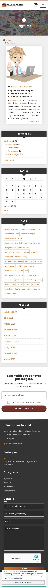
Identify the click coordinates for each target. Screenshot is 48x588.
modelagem (10, 266)
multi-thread (22, 266)
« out (6, 210)
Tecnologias (14, 154)
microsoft (38, 261)
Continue (33, 121)
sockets (27, 284)
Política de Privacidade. (32, 402)
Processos (13, 151)
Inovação (12, 144)
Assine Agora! (23, 408)
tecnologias (20, 289)
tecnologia (9, 289)
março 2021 (9, 324)
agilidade (14, 229)
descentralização (28, 234)
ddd (17, 234)
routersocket (10, 284)
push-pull (19, 280)
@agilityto (11, 439)
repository (38, 280)
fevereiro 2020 (11, 329)
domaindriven (23, 248)
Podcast (8, 160)
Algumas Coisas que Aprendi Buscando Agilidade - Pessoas (20, 93)
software (35, 284)
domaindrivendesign (13, 252)
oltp (26, 271)
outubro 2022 (10, 312)
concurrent (9, 234)
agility (22, 229)
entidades (9, 257)
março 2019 (9, 347)
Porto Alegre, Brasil (14, 443)
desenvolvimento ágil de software (18, 243)
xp (39, 289)
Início (8, 40)
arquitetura (31, 229)
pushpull (28, 280)
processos (9, 280)
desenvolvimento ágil (13, 238)
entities (18, 257)
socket (19, 284)
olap (21, 271)
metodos (28, 261)
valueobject (32, 289)
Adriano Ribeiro (15, 101)
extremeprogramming (14, 261)
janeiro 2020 (10, 335)
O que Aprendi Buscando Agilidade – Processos (20, 463)
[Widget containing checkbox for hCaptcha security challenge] (22, 558)
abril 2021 (8, 318)
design (37, 243)
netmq (31, 266)
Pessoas (28, 86)
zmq (14, 294)
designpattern (10, 248)
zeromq (8, 294)
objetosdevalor (11, 271)
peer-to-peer (33, 275)
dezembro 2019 (11, 341)
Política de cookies (15, 578)
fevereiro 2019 (10, 353)
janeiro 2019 (9, 359)
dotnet (26, 252)
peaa (24, 275)
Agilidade (16, 86)
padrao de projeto (12, 275)
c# (39, 229)
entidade (34, 252)
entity (25, 257)
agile (7, 229)
